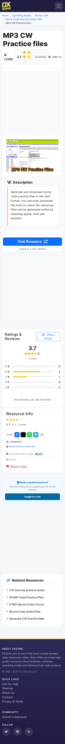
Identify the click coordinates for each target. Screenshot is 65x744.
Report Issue (18, 466)
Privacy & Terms (12, 701)
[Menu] (59, 6)
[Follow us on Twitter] (6, 732)
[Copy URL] (42, 434)
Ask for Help (10, 684)
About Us (8, 692)
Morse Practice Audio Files (22, 446)
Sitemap (7, 688)
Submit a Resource (14, 717)
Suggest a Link (32, 496)
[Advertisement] (32, 103)
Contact (7, 697)
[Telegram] (35, 434)
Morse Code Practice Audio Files (24, 19)
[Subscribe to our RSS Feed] (29, 732)
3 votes (22, 424)
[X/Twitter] (23, 434)
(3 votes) (40, 57)
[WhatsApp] (29, 434)
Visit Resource (30, 241)
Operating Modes (21, 15)
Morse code (41, 15)
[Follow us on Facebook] (17, 732)
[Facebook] (17, 434)
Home (5, 15)
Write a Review (49, 336)
